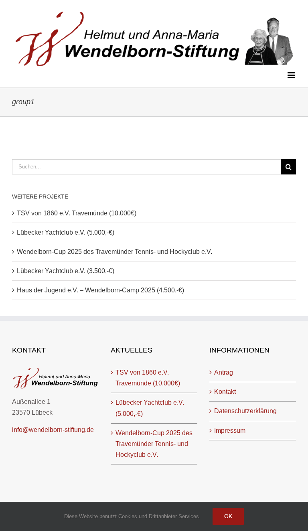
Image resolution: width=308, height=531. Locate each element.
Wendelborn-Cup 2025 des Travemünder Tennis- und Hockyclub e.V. (114, 251)
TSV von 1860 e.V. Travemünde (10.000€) (76, 213)
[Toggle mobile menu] (292, 75)
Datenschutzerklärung (245, 410)
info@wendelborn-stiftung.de (53, 429)
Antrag (223, 372)
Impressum (229, 430)
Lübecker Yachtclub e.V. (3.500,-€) (65, 271)
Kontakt (225, 391)
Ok (228, 516)
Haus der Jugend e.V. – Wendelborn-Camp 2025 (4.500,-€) (100, 290)
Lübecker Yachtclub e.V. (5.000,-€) (65, 232)
